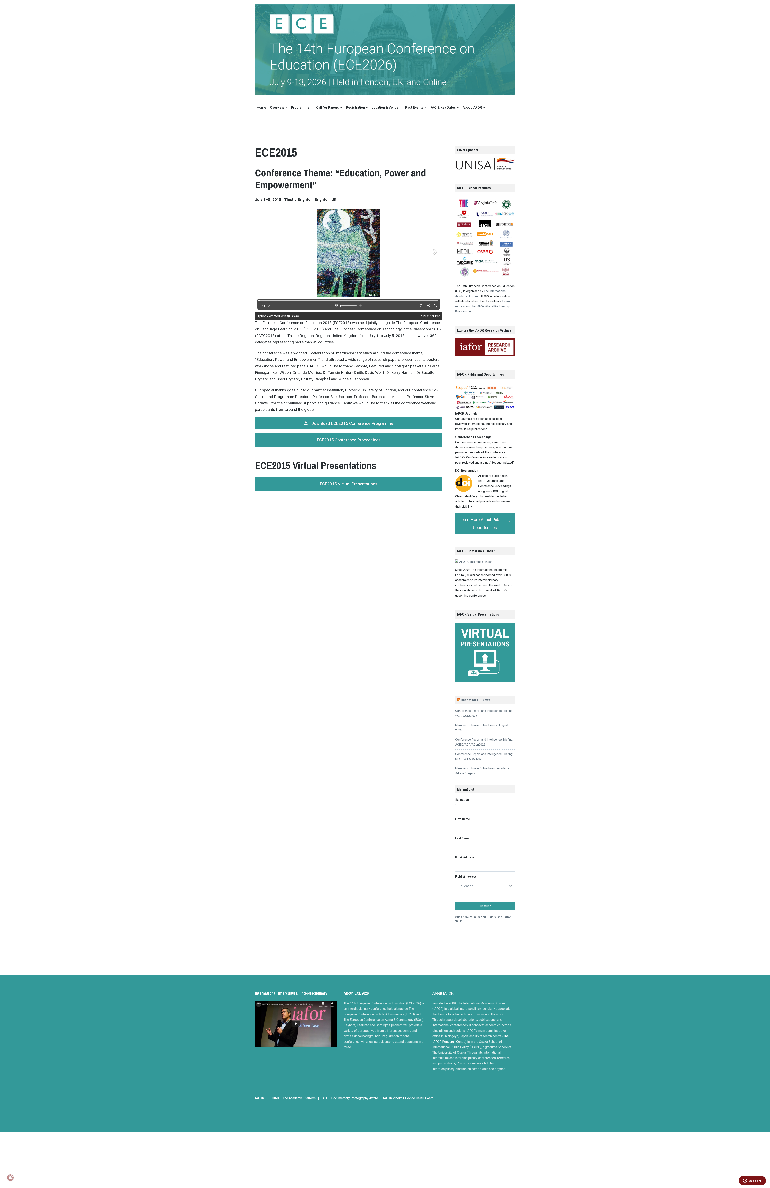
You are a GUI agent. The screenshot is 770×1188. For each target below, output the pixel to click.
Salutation (462, 799)
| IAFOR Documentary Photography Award (348, 1098)
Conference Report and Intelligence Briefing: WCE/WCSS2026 (484, 713)
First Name (462, 819)
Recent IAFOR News (475, 700)
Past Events (414, 107)
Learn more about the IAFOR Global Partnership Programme (482, 306)
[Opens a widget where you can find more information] (752, 1181)
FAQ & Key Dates (443, 107)
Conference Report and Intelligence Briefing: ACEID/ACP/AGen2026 (484, 742)
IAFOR (259, 1098)
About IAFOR (472, 107)
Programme (300, 107)
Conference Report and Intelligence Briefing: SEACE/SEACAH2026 (484, 756)
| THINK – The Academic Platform (291, 1098)
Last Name (462, 838)
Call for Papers (327, 107)
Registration (355, 107)
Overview (277, 107)
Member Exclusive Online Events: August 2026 (481, 727)
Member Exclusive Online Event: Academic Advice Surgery (482, 771)
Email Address (465, 857)
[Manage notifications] (10, 1177)
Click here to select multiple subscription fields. (483, 919)
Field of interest (465, 876)
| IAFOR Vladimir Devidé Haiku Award (406, 1098)
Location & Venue (385, 107)
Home (261, 107)
